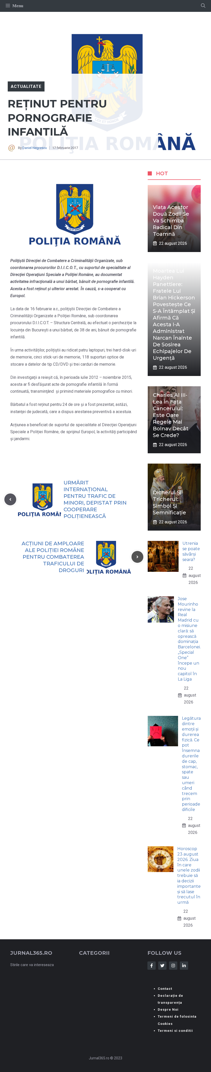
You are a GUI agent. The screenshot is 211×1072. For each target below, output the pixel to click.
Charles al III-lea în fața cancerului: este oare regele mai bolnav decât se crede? (170, 415)
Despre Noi (168, 1009)
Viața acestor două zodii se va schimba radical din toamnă (171, 220)
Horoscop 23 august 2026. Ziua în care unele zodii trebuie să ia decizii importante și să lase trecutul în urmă (189, 875)
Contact (165, 989)
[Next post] (137, 557)
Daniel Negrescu (34, 148)
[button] (203, 6)
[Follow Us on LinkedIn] (184, 965)
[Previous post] (10, 499)
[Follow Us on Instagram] (173, 965)
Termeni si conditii (175, 1031)
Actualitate (26, 86)
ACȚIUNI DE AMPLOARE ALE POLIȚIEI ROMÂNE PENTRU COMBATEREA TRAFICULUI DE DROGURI (53, 556)
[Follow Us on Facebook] (151, 965)
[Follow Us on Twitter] (162, 965)
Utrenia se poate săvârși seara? (191, 551)
